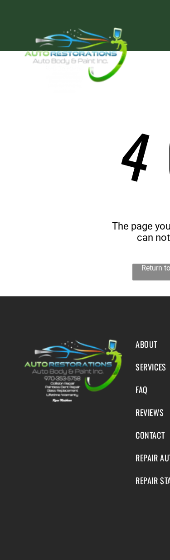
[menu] (156, 25)
